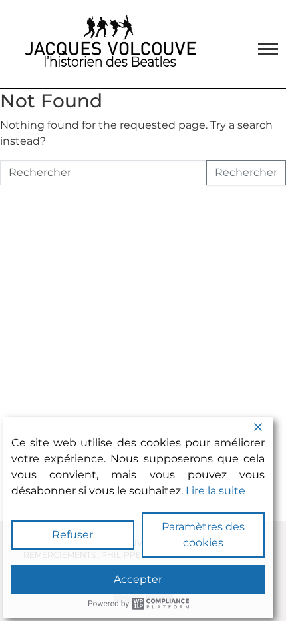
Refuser (72, 534)
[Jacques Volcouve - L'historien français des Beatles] (108, 44)
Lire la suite (215, 490)
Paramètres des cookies (203, 534)
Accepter (138, 579)
